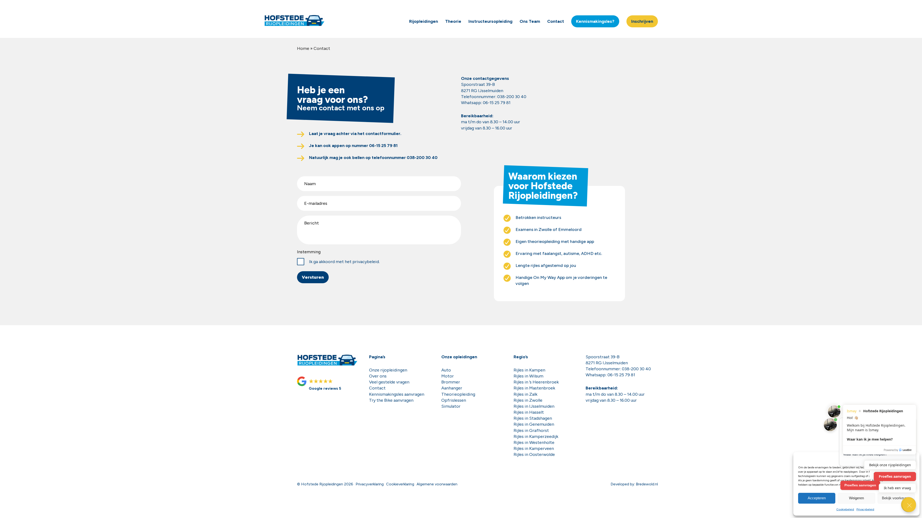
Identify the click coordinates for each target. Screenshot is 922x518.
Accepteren (817, 498)
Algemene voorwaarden (437, 484)
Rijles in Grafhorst (531, 430)
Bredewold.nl (647, 484)
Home (303, 48)
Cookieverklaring (400, 484)
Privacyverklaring (370, 484)
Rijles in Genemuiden (534, 424)
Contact (555, 21)
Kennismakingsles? (595, 21)
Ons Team (530, 21)
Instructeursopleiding (490, 21)
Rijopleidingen (423, 21)
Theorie (453, 21)
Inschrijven (642, 21)
